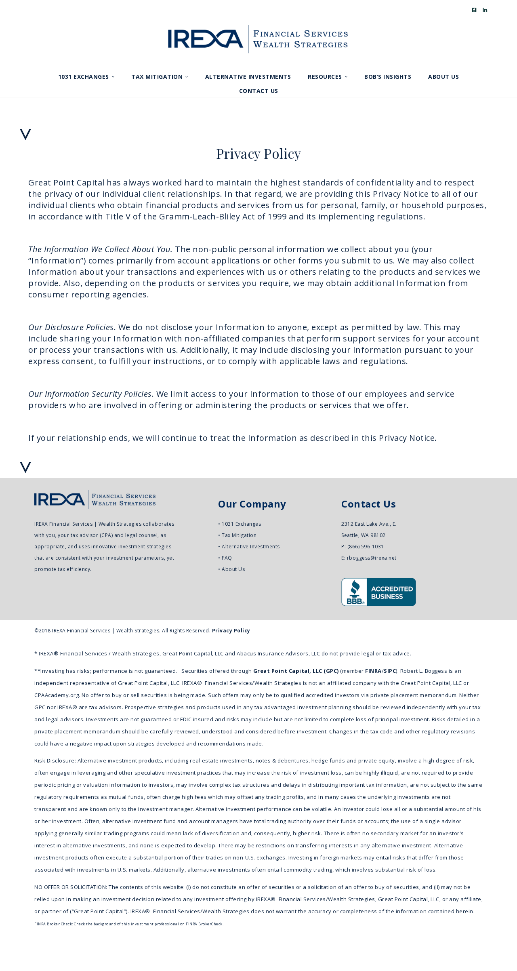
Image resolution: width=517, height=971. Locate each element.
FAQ (227, 557)
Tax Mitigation (239, 535)
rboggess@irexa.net (372, 557)
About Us (233, 569)
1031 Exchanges (241, 523)
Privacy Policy (231, 630)
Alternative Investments (251, 546)
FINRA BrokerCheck (204, 924)
